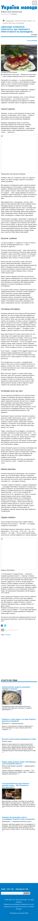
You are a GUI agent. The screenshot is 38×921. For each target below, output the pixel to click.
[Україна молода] (19, 7)
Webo (26, 913)
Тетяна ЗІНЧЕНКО (32, 40)
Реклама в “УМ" (22, 889)
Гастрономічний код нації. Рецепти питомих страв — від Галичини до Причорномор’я (15, 785)
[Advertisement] (19, 654)
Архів (3, 889)
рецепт (8, 635)
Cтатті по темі (9, 680)
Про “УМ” (10, 889)
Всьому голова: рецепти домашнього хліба (19, 739)
